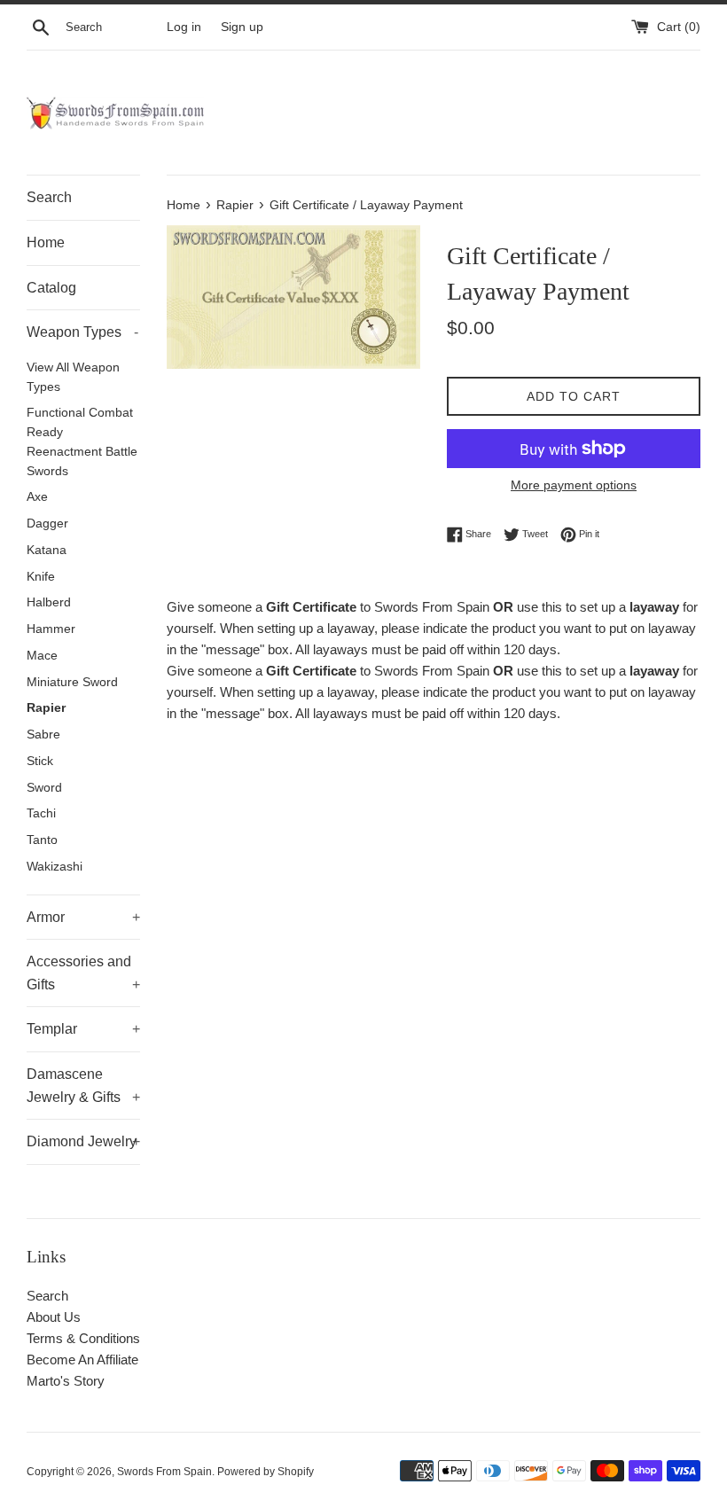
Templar (83, 1028)
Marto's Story (66, 1380)
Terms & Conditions (83, 1338)
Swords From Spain (164, 1471)
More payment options (574, 485)
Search (49, 197)
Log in (184, 27)
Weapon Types (82, 332)
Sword (44, 787)
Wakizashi (54, 866)
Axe (37, 497)
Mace (42, 655)
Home (46, 242)
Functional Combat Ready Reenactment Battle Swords (82, 441)
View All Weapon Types (73, 377)
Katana (46, 550)
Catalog (51, 287)
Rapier (46, 708)
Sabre (43, 734)
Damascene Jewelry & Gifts (83, 1086)
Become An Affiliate (82, 1359)
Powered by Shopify (265, 1471)
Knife (41, 576)
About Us (54, 1316)
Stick (40, 761)
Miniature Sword (72, 682)
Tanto (42, 840)
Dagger (47, 523)
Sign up (242, 27)
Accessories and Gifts (83, 973)
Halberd (49, 602)
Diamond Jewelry (83, 1141)
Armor (83, 917)
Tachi (41, 813)
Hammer (51, 629)
